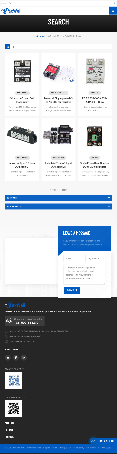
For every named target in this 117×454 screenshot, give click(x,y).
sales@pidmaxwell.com (24, 341)
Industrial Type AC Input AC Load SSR (58, 165)
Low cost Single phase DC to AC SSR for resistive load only (58, 100)
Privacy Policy (78, 448)
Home (42, 36)
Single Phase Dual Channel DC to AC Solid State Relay (94, 165)
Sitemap (62, 448)
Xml (69, 448)
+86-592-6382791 (26, 323)
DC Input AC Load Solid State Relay (22, 100)
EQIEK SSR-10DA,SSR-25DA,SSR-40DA (94, 100)
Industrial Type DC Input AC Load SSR (22, 165)
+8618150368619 (24, 336)
